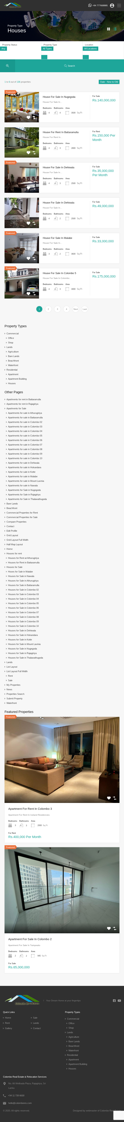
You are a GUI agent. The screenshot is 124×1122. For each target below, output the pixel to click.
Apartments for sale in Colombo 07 (25, 444)
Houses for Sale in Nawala (21, 576)
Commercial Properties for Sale (22, 517)
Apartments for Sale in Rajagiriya (24, 494)
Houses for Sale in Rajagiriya (22, 653)
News (9, 689)
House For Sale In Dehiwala (58, 167)
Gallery (8, 1028)
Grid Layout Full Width (17, 540)
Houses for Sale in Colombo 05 (23, 603)
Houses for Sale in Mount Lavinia (24, 644)
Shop (10, 342)
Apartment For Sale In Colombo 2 (30, 939)
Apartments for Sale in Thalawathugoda (27, 499)
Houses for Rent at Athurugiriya (23, 558)
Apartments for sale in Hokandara (24, 467)
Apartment (13, 374)
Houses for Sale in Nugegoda (22, 648)
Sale (10, 680)
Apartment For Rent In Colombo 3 (30, 808)
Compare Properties (16, 521)
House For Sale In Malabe (57, 238)
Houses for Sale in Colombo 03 (23, 594)
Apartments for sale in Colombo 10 (25, 458)
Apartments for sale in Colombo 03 (25, 426)
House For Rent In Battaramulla (60, 132)
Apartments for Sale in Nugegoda (24, 490)
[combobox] (3, 49)
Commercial (13, 333)
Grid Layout (12, 535)
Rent (10, 676)
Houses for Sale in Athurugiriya (23, 580)
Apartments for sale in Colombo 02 (25, 422)
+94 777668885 (100, 5)
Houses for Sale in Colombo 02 (23, 589)
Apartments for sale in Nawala (23, 485)
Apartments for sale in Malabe (23, 476)
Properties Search (15, 694)
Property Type (50, 45)
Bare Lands (13, 356)
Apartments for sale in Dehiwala (23, 463)
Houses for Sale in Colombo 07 (23, 612)
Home (10, 549)
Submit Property (15, 698)
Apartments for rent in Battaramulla (24, 399)
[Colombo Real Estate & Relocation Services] (12, 7)
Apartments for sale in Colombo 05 (25, 435)
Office (11, 338)
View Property (21, 116)
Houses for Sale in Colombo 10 (23, 626)
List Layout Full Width (17, 671)
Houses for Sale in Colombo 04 (23, 598)
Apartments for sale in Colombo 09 (25, 453)
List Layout (12, 666)
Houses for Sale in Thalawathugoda (25, 657)
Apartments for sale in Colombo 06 (25, 440)
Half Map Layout (15, 544)
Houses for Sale (14, 567)
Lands (10, 347)
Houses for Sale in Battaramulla (23, 585)
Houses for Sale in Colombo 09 (23, 621)
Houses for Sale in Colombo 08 (23, 617)
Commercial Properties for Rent (22, 512)
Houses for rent (14, 553)
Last (85, 309)
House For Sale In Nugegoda (59, 96)
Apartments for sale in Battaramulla (25, 417)
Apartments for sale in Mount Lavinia (26, 481)
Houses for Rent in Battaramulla (23, 562)
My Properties (13, 685)
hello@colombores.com (20, 1103)
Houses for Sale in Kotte (20, 639)
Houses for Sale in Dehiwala (22, 630)
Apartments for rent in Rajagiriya (22, 404)
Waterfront (13, 365)
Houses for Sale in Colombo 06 (23, 608)
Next (75, 309)
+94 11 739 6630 (16, 1095)
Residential (12, 369)
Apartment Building (17, 379)
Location (89, 45)
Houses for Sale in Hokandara (23, 635)
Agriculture (13, 351)
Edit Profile (12, 531)
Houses (12, 383)
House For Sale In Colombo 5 (59, 273)
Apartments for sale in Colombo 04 (25, 431)
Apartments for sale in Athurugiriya (25, 413)
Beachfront (13, 360)
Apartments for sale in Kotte (21, 472)
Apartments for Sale (16, 408)
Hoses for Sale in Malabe (20, 571)
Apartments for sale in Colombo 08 (25, 449)
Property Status (9, 45)
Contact (10, 526)
